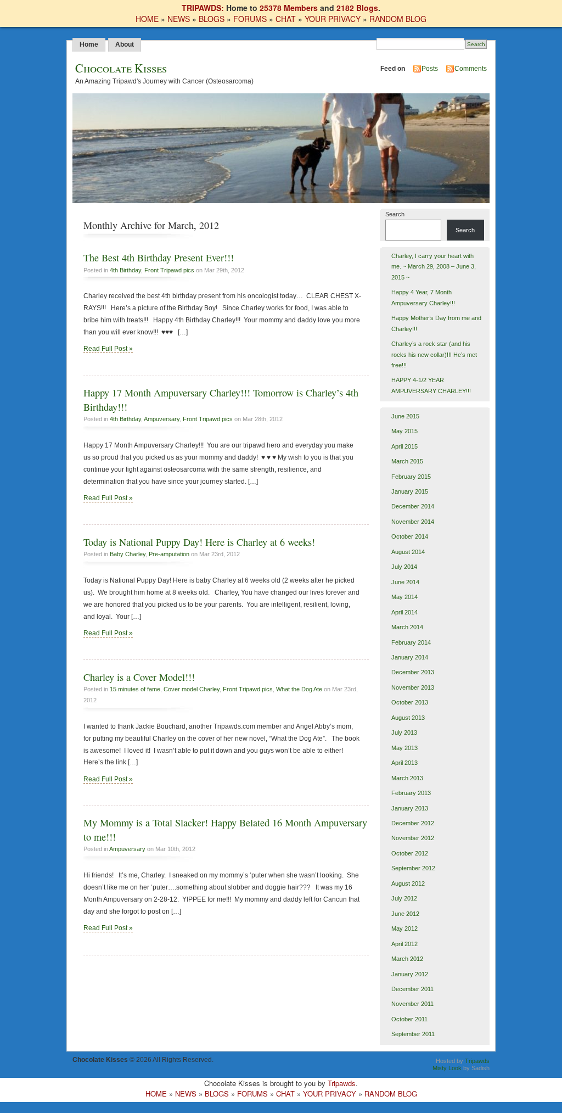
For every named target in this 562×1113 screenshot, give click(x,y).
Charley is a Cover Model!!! (139, 677)
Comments (470, 68)
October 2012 (409, 853)
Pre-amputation (169, 554)
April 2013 (404, 762)
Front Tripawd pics (169, 270)
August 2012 (408, 883)
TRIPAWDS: (203, 7)
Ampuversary (161, 419)
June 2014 (405, 582)
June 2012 (405, 913)
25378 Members (289, 7)
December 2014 (412, 506)
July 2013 (404, 732)
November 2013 (412, 687)
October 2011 (409, 1019)
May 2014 (404, 597)
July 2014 (404, 566)
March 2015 (407, 461)
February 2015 (411, 476)
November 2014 (412, 521)
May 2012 (404, 928)
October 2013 (409, 702)
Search (394, 214)
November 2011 (412, 1003)
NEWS (178, 18)
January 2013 (409, 808)
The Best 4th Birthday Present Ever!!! (158, 257)
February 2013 (411, 793)
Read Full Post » (108, 349)
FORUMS (250, 18)
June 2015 (405, 416)
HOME (147, 18)
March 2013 (407, 778)
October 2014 (409, 536)
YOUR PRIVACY (333, 18)
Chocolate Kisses (121, 68)
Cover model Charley (192, 689)
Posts (430, 68)
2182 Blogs (357, 7)
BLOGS (211, 18)
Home (89, 44)
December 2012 (412, 823)
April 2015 (404, 446)
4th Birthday (125, 270)
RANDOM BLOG (397, 18)
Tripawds (477, 1061)
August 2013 (408, 717)
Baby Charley (127, 554)
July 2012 (404, 898)
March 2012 (407, 958)
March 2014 (407, 627)
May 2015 (404, 431)
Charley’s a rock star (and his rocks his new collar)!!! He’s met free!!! (434, 354)
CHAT (286, 18)
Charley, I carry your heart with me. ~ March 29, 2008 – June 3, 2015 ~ (433, 267)
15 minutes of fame (135, 689)
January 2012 (409, 974)
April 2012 (404, 944)
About (124, 44)
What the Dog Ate (299, 689)
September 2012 (413, 868)
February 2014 (411, 642)
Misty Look (447, 1068)
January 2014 (409, 657)
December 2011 (412, 989)
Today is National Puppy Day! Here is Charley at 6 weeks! (199, 542)
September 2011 (413, 1034)
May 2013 (404, 748)
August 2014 (408, 552)
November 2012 (412, 838)
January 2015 (409, 491)
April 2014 (404, 612)
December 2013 (412, 672)
